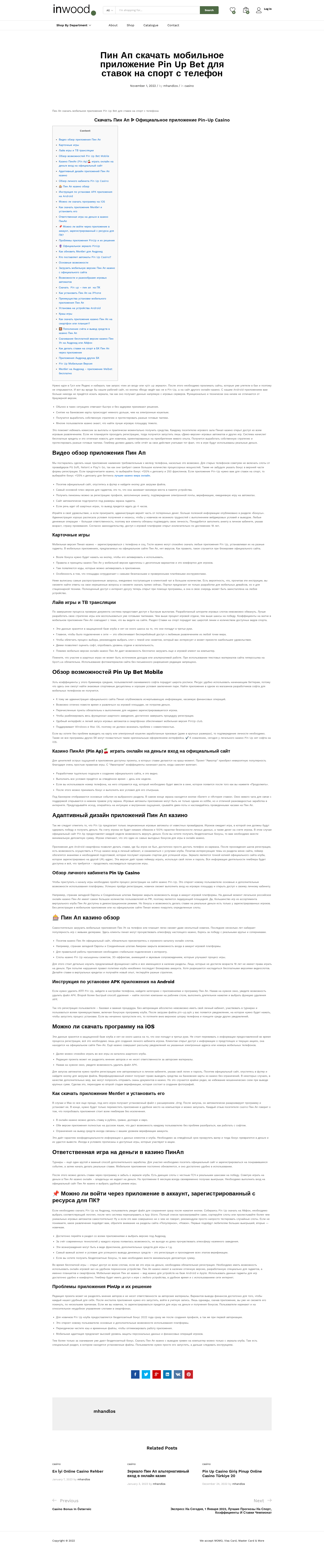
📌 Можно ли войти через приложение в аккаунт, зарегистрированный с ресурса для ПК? (86, 230)
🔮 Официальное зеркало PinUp (79, 245)
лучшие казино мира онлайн (132, 475)
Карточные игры (69, 144)
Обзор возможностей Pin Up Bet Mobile (84, 155)
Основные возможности (73, 262)
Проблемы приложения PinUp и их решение (87, 240)
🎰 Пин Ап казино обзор (74, 186)
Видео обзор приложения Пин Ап (80, 139)
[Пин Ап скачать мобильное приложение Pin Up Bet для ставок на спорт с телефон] (135, 1374)
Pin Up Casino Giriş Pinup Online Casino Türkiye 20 (232, 1473)
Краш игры (65, 313)
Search (209, 10)
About (113, 25)
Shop (130, 25)
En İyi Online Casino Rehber (77, 1471)
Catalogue (150, 25)
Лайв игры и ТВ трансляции (76, 150)
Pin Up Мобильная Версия (75, 363)
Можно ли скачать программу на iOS (82, 201)
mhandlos (170, 86)
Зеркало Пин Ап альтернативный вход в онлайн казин (158, 1473)
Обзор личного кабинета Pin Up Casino (84, 180)
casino (189, 86)
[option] (87, 1471)
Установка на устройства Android (80, 308)
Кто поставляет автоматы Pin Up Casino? (85, 257)
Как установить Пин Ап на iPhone (80, 292)
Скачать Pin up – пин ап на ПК (79, 287)
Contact (173, 25)
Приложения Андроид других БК (79, 357)
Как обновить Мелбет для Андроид (81, 251)
